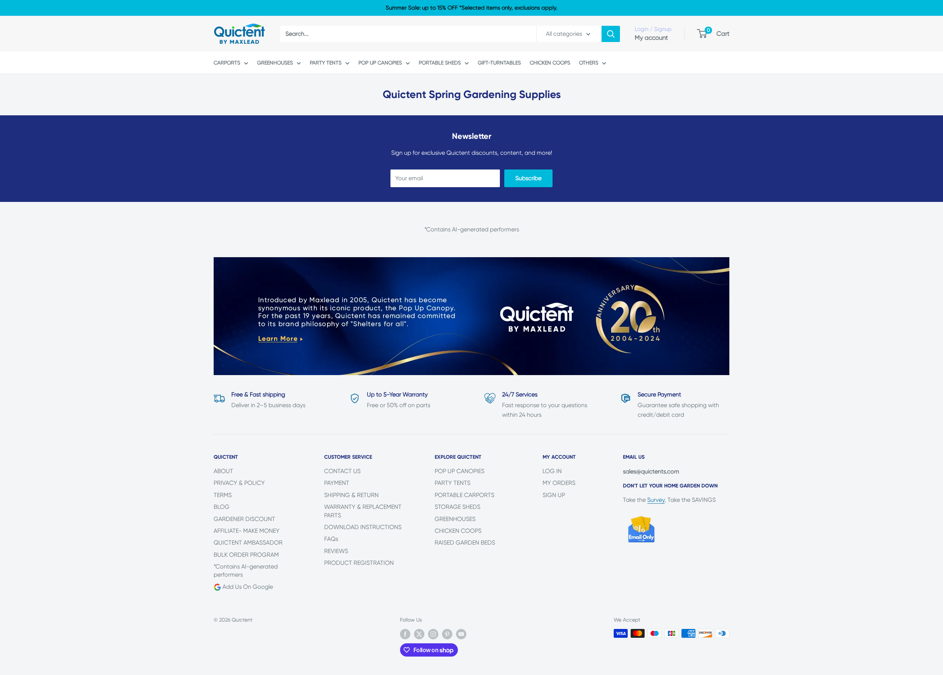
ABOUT (223, 471)
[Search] (611, 34)
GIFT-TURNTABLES (499, 63)
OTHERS (588, 63)
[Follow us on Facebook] (405, 634)
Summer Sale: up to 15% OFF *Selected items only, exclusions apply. (471, 7)
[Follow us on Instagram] (433, 634)
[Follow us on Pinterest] (447, 634)
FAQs (331, 538)
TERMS (223, 495)
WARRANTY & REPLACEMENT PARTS (363, 510)
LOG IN (552, 471)
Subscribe (528, 178)
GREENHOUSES (275, 63)
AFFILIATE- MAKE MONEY (247, 530)
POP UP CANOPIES (380, 63)
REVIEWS (336, 551)
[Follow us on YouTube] (461, 634)
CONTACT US (342, 471)
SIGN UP (554, 495)
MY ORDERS (559, 482)
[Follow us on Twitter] (419, 634)
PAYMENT (336, 482)
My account (651, 37)
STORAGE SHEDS (457, 506)
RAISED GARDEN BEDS (465, 542)
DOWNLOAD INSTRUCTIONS (363, 527)
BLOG (221, 506)
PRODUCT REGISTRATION (359, 562)
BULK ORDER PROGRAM (246, 554)
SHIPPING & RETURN (351, 495)
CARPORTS (227, 63)
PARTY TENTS (325, 63)
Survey (656, 499)
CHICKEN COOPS (550, 63)
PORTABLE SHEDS (440, 63)
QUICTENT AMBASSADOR (248, 542)
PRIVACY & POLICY (239, 482)
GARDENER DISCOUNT (244, 518)
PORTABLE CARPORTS (464, 495)
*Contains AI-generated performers (246, 570)
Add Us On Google (247, 586)
